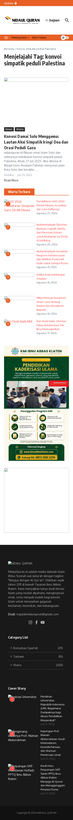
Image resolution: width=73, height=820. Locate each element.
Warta (20, 129)
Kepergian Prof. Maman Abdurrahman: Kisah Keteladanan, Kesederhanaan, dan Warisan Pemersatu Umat (53, 742)
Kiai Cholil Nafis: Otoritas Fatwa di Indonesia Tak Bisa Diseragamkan (51, 325)
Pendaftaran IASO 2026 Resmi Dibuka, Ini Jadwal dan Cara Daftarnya (51, 205)
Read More (11, 180)
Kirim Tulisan (39, 37)
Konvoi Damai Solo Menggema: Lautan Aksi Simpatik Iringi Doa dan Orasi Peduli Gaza (36, 142)
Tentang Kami (19, 37)
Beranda (9, 48)
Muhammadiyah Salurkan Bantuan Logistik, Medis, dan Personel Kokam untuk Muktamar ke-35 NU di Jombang (52, 232)
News (8, 129)
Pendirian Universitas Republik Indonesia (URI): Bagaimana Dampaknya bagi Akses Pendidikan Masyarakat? (52, 708)
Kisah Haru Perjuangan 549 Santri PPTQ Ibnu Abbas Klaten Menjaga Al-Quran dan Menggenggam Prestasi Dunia (53, 777)
